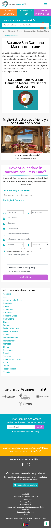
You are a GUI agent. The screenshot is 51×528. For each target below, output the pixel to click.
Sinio (5, 362)
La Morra (7, 334)
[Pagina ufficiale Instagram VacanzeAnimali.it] (28, 465)
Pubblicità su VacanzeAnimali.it (25, 497)
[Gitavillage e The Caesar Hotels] (25, 404)
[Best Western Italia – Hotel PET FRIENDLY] (8, 396)
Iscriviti (39, 426)
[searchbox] (25, 195)
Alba (5, 297)
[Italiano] (24, 524)
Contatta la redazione (25, 512)
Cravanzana (8, 319)
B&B (26, 107)
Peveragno (8, 350)
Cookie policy (25, 504)
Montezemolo (9, 341)
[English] (27, 524)
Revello (6, 353)
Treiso (6, 366)
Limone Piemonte (11, 337)
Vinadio (6, 372)
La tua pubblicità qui (11, 35)
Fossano (7, 325)
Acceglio (7, 294)
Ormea (6, 347)
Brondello (7, 303)
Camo (6, 306)
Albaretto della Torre (12, 300)
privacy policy (30, 268)
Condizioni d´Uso (25, 499)
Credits (25, 515)
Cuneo (6, 322)
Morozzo (7, 344)
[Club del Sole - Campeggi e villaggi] (42, 396)
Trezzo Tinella (9, 369)
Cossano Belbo (10, 316)
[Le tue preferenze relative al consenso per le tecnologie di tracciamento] (46, 523)
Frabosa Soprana (11, 328)
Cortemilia (8, 312)
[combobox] (25, 195)
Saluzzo (7, 356)
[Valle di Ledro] (25, 396)
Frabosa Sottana (10, 331)
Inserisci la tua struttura (26, 485)
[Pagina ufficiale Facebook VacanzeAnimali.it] (22, 465)
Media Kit (25, 494)
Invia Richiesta (25, 277)
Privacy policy (25, 502)
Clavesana (8, 309)
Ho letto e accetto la (26, 432)
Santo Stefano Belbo (12, 359)
